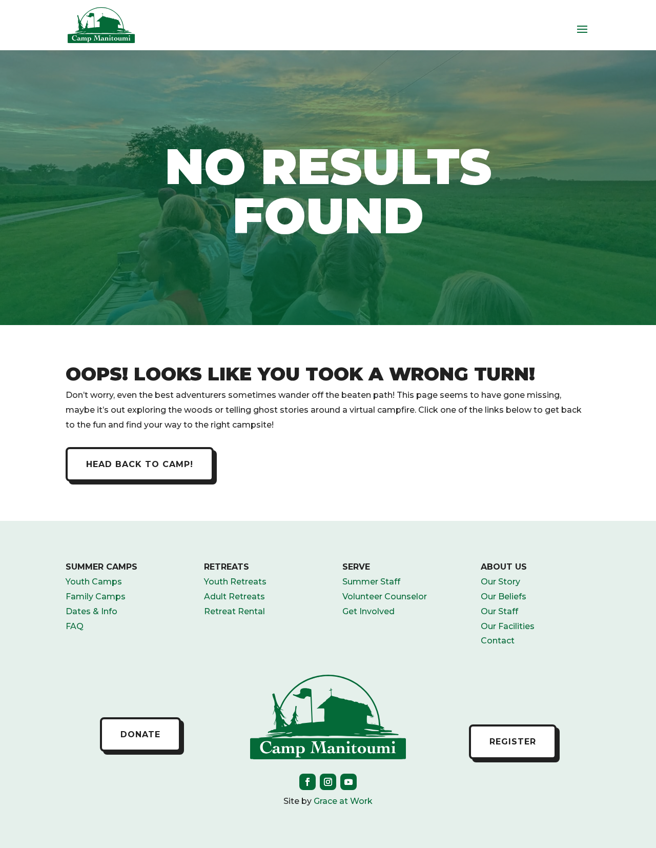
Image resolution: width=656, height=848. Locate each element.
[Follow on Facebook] (307, 782)
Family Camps (96, 596)
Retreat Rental (234, 611)
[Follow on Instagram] (328, 782)
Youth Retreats (235, 582)
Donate (140, 734)
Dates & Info (91, 611)
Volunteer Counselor (384, 596)
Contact (498, 640)
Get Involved (368, 611)
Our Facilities (508, 626)
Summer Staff (371, 582)
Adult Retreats (234, 596)
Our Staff (499, 611)
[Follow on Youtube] (348, 782)
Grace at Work (343, 801)
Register (512, 741)
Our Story (500, 582)
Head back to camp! (139, 464)
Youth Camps (94, 582)
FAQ (75, 626)
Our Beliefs (503, 596)
